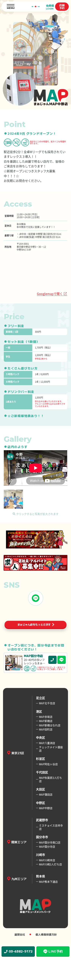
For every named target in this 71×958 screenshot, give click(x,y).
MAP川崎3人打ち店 (50, 864)
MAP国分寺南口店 (49, 842)
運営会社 (19, 934)
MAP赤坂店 (45, 717)
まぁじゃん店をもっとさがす (34, 624)
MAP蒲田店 (45, 794)
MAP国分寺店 (47, 846)
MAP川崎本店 (47, 860)
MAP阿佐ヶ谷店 (48, 764)
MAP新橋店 (45, 721)
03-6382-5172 (21, 951)
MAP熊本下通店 (48, 881)
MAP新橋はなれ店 (49, 725)
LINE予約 (55, 951)
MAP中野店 (45, 808)
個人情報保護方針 (46, 934)
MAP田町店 (45, 729)
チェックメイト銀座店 (51, 748)
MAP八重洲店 (47, 743)
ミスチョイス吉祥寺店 (51, 827)
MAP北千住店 (47, 703)
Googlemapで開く (50, 293)
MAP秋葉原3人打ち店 (50, 779)
